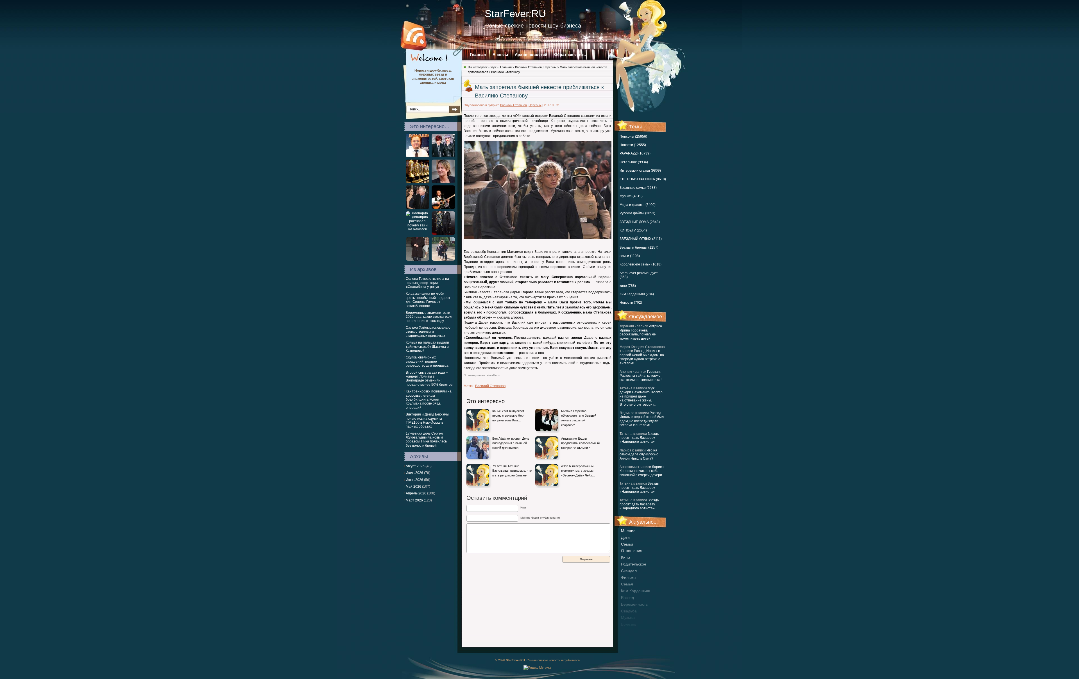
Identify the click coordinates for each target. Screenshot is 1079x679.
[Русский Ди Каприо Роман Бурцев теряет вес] (417, 156)
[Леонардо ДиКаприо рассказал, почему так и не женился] (417, 229)
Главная (478, 54)
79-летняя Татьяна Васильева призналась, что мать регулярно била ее (512, 470)
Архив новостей (531, 54)
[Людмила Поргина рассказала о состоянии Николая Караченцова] (443, 208)
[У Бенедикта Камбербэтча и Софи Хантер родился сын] (443, 234)
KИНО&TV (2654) (633, 230)
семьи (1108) (630, 256)
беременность (634, 604)
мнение (628, 530)
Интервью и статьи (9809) (640, 170)
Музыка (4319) (631, 196)
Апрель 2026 (416, 493)
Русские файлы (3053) (637, 213)
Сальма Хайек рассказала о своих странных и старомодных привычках (428, 332)
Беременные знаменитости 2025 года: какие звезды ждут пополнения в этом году (429, 317)
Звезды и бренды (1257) (639, 247)
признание (631, 631)
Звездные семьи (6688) (638, 188)
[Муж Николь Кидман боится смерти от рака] (443, 182)
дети (625, 537)
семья (627, 584)
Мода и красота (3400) (638, 205)
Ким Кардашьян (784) (637, 294)
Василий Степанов (528, 67)
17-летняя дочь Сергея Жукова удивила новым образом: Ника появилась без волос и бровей (426, 440)
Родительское (633, 564)
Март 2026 (414, 500)
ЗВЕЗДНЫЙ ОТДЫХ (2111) (641, 239)
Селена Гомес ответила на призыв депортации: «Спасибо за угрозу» (427, 283)
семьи (627, 544)
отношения (631, 550)
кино (625, 557)
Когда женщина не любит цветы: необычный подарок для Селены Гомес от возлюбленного (428, 300)
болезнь (628, 624)
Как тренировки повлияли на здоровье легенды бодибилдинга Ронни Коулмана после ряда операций (429, 399)
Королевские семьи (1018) (640, 264)
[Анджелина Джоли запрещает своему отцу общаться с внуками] (417, 208)
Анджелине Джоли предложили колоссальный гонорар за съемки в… (580, 443)
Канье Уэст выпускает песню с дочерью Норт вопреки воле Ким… (508, 415)
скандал (629, 571)
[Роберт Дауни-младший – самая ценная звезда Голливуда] (417, 260)
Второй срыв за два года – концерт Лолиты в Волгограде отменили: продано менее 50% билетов (429, 379)
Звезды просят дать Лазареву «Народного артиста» (639, 438)
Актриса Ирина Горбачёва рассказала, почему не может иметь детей (641, 332)
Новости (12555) (633, 145)
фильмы (628, 577)
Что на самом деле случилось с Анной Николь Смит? (639, 454)
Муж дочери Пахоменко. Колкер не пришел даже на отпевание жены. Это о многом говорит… (641, 396)
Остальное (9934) (634, 162)
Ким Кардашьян (635, 591)
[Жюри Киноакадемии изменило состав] (417, 182)
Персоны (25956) (633, 136)
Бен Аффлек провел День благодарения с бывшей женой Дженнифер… (510, 443)
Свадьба (629, 611)
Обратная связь (570, 54)
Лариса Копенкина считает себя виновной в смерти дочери (642, 471)
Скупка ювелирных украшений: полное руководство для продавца (427, 361)
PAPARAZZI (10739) (635, 153)
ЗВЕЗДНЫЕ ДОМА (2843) (640, 222)
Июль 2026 (414, 473)
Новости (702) (631, 303)
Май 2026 (413, 487)
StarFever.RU (515, 13)
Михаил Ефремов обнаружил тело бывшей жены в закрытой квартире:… (578, 418)
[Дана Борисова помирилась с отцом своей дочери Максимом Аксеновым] (443, 260)
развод (627, 597)
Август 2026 (415, 466)
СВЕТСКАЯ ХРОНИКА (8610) (643, 179)
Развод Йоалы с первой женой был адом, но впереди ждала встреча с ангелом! (642, 357)
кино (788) (628, 286)
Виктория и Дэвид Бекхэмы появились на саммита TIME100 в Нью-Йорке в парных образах (427, 420)
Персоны (549, 67)
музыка (628, 617)
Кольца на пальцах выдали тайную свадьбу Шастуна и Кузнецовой (427, 346)
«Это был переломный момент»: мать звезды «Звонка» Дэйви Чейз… (578, 470)
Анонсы (500, 54)
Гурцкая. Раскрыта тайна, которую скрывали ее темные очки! (640, 376)
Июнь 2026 (414, 480)
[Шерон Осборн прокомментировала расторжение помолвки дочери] (443, 156)
